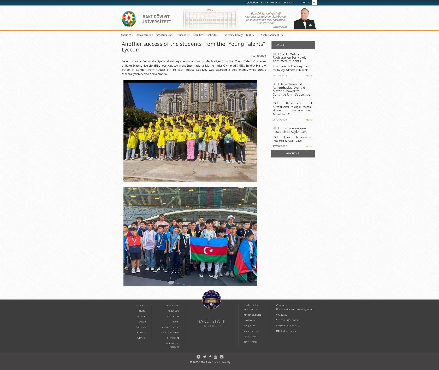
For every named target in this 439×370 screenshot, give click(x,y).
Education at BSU (170, 332)
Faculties (198, 35)
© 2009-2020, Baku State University (210, 362)
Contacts (288, 2)
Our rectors (173, 316)
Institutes (212, 35)
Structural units (165, 35)
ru (309, 2)
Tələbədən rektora (257, 2)
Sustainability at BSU (272, 35)
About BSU (127, 35)
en (314, 2)
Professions (173, 338)
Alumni (175, 322)
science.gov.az (251, 331)
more (308, 75)
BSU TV (250, 35)
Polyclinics (141, 327)
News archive (172, 305)
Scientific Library (233, 35)
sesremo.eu (250, 336)
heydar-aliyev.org (252, 315)
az (303, 2)
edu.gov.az (249, 326)
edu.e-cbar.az (250, 342)
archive (292, 153)
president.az (250, 320)
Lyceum (142, 322)
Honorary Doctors (170, 327)
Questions (141, 332)
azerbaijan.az (250, 309)
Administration (145, 35)
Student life (183, 35)
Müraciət (275, 2)
